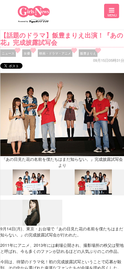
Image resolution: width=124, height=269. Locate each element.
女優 (27, 53)
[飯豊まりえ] (31, 224)
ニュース (8, 53)
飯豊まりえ (88, 53)
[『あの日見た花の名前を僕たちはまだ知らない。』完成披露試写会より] (31, 193)
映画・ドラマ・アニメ (55, 53)
